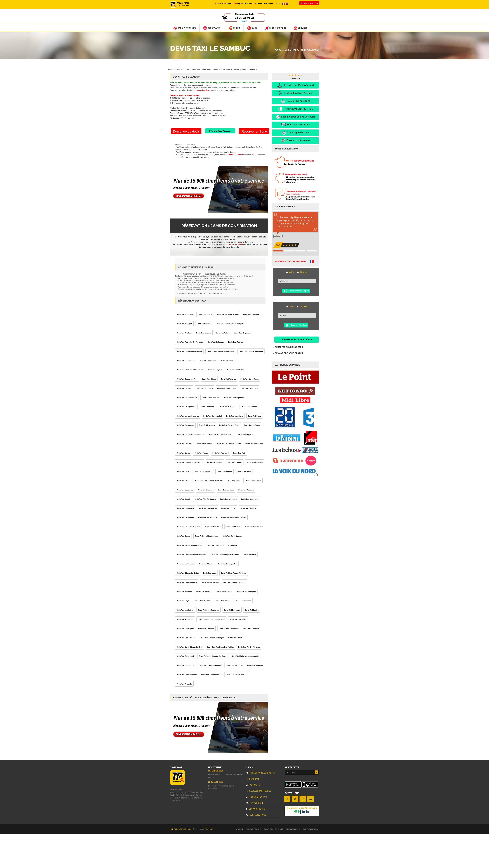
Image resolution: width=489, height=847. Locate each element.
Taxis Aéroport (277, 27)
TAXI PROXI (209, 829)
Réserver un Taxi (258, 797)
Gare (254, 27)
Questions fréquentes (298, 140)
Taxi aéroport (256, 803)
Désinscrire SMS (256, 809)
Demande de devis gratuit (288, 353)
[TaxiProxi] (177, 784)
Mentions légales (178, 829)
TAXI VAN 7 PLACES (298, 124)
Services (302, 27)
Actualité (254, 785)
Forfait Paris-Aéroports (262, 773)
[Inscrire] (316, 772)
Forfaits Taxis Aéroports (221, 131)
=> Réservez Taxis (310, 3)
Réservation (214, 27)
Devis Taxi (254, 779)
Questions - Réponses (273, 829)
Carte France (292, 50)
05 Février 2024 (215, 770)
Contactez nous (257, 815)
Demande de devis (186, 131)
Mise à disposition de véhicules (298, 116)
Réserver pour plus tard (288, 347)
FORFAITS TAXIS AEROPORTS (297, 339)
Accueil (279, 50)
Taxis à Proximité (186, 27)
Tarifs (236, 27)
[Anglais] (287, 3)
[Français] (284, 3)
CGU (189, 829)
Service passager (310, 50)
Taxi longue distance (298, 132)
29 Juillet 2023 (215, 782)
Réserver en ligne (254, 131)
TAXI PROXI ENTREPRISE (298, 108)
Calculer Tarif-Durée (260, 791)
